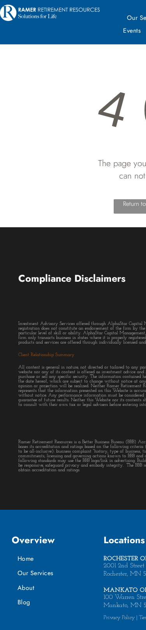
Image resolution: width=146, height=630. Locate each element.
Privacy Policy (119, 618)
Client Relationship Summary (46, 355)
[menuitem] (55, 558)
